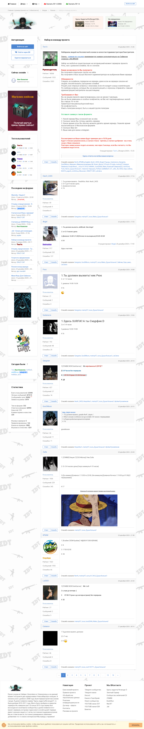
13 (108, 675)
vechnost (126, 166)
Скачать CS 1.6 (74, 4)
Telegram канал (90, 692)
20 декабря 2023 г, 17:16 (126, 176)
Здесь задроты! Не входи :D (117, 690)
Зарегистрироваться (23, 58)
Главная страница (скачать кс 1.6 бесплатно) (23, 10)
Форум (44, 10)
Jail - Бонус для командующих (23, 231)
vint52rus (75, 171)
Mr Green (94, 164)
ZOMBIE (109, 698)
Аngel (102, 162)
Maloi (105, 166)
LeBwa (129, 169)
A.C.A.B (85, 166)
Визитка (88, 709)
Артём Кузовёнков (121, 401)
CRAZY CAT (91, 171)
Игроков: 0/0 (122, 24)
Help (35, 4)
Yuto (63, 169)
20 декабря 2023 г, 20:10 (126, 361)
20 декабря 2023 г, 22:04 (126, 581)
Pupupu (107, 162)
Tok (12, 370)
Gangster (122, 162)
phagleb (87, 162)
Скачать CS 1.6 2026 (54, 4)
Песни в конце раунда (19, 267)
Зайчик (120, 262)
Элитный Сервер (113, 692)
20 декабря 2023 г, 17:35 (126, 222)
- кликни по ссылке (75, 57)
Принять (135, 725)
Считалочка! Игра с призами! (22, 213)
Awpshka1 (87, 401)
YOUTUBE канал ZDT (92, 704)
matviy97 (119, 164)
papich (69, 171)
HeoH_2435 (95, 162)
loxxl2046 (98, 166)
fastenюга (114, 162)
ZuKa (45, 452)
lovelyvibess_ (73, 166)
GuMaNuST (106, 169)
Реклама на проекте (70, 711)
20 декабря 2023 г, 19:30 (126, 315)
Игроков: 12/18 (90, 24)
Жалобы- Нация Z (18, 195)
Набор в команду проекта (21, 240)
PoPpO (98, 169)
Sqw (125, 169)
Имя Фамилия (22, 226)
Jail (108, 706)
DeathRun (110, 701)
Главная (13, 4)
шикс (129, 262)
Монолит (82, 171)
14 (113, 675)
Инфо (23, 4)
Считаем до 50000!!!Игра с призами (24, 222)
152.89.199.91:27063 (91, 26)
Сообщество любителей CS (117, 695)
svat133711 (90, 667)
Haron (67, 169)
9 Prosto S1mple (109, 164)
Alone (101, 164)
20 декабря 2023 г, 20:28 (126, 452)
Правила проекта (69, 692)
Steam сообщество (92, 701)
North (76, 162)
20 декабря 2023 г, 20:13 (126, 406)
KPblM (81, 162)
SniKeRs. (91, 166)
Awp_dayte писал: (69, 412)
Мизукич (73, 164)
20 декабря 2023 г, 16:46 (126, 47)
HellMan (14, 374)
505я (121, 169)
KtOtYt (63, 171)
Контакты (66, 708)
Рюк (45, 269)
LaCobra (99, 171)
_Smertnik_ (21, 199)
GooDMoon (65, 164)
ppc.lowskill (21, 271)
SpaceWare (21, 280)
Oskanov (46, 626)
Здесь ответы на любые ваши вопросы (98, 156)
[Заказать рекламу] (22, 340)
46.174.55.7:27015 (124, 26)
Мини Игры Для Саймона (20, 276)
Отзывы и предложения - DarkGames (25, 204)
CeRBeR (29, 370)
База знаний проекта (70, 690)
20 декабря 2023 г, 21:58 (126, 535)
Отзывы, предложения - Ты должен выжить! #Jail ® (31, 249)
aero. (19, 374)
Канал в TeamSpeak (92, 698)
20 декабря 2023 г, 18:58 (126, 269)
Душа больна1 (75, 169)
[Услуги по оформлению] (22, 305)
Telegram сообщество (93, 690)
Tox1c (45, 47)
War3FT (109, 704)
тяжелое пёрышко (88, 169)
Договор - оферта (69, 705)
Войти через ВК (23, 52)
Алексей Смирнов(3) (115, 166)
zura (80, 166)
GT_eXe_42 (114, 169)
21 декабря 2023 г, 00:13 (126, 626)
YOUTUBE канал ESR (92, 706)
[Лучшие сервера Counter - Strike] (22, 22)
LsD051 (46, 581)
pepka (19, 235)
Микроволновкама (84, 164)
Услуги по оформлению (20, 258)
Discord (87, 695)
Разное (52, 10)
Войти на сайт (130, 3)
